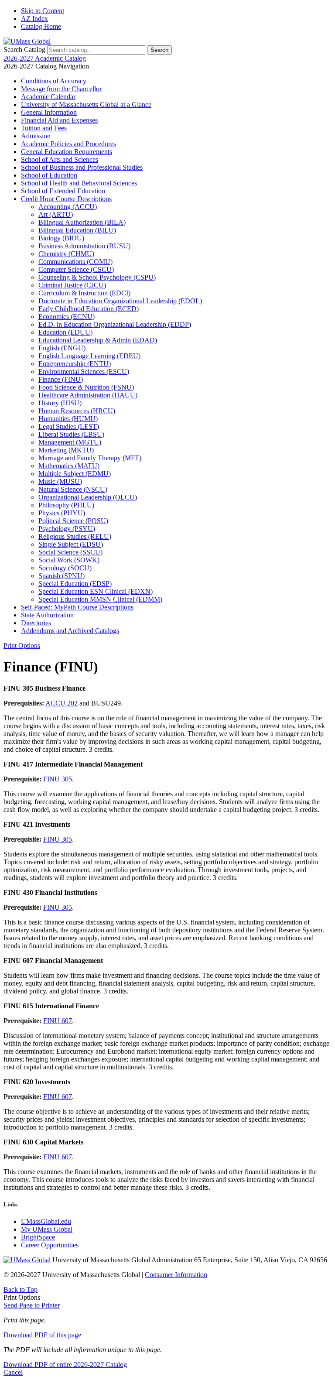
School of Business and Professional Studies (82, 167)
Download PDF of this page (42, 1335)
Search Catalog (24, 49)
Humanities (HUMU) (68, 418)
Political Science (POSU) (73, 520)
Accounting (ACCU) (67, 206)
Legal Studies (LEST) (68, 426)
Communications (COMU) (75, 261)
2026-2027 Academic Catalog (44, 58)
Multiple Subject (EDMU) (74, 473)
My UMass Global (46, 1229)
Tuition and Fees (44, 128)
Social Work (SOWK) (68, 560)
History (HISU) (60, 403)
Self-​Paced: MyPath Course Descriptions (77, 607)
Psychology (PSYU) (66, 528)
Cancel (13, 1372)
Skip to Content (42, 10)
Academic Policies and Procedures (68, 143)
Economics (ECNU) (66, 316)
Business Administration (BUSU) (84, 246)
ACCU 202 (61, 703)
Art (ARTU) (55, 214)
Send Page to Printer (31, 1305)
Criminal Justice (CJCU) (72, 285)
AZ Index (34, 18)
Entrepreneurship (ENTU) (74, 363)
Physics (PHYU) (61, 513)
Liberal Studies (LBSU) (71, 434)
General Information (49, 112)
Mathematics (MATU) (68, 465)
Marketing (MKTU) (66, 450)
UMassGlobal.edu (46, 1221)
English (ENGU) (61, 348)
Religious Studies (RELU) (74, 536)
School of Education (49, 175)
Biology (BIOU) (61, 238)
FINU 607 (57, 1020)
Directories (36, 623)
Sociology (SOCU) (65, 568)
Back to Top (20, 1289)
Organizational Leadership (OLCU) (87, 497)
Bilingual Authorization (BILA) (82, 222)
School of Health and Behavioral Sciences (79, 183)
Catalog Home (41, 26)
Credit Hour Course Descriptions (66, 198)
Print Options (21, 645)
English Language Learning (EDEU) (89, 356)
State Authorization (47, 615)
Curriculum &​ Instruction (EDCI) (84, 293)
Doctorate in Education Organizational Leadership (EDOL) (120, 301)
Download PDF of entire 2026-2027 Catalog (65, 1364)
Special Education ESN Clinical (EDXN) (95, 591)
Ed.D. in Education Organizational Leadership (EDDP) (114, 324)
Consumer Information (176, 1274)
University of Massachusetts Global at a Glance (86, 104)
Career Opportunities (50, 1245)
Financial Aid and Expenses (59, 120)
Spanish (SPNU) (61, 575)
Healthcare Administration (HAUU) (87, 395)
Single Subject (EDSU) (70, 544)
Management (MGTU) (69, 442)
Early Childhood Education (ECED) (88, 308)
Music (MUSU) (60, 481)
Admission (36, 136)
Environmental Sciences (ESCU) (83, 371)
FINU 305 (57, 779)
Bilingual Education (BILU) (77, 230)
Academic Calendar (48, 96)
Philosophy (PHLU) (66, 505)
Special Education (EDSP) (75, 583)
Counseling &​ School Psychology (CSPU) (97, 277)
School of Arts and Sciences (59, 159)
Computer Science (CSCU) (76, 269)
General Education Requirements (66, 151)
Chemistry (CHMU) (66, 253)
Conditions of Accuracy (53, 81)
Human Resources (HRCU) (76, 410)
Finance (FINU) (60, 379)
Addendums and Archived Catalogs (70, 630)
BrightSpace (38, 1237)
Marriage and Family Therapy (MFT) (89, 458)
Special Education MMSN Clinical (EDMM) (100, 599)
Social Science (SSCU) (70, 552)
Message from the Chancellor (61, 88)
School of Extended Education (63, 191)
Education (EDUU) (65, 332)
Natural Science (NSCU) (72, 489)
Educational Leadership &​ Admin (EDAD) (97, 340)
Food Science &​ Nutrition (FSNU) (86, 387)
